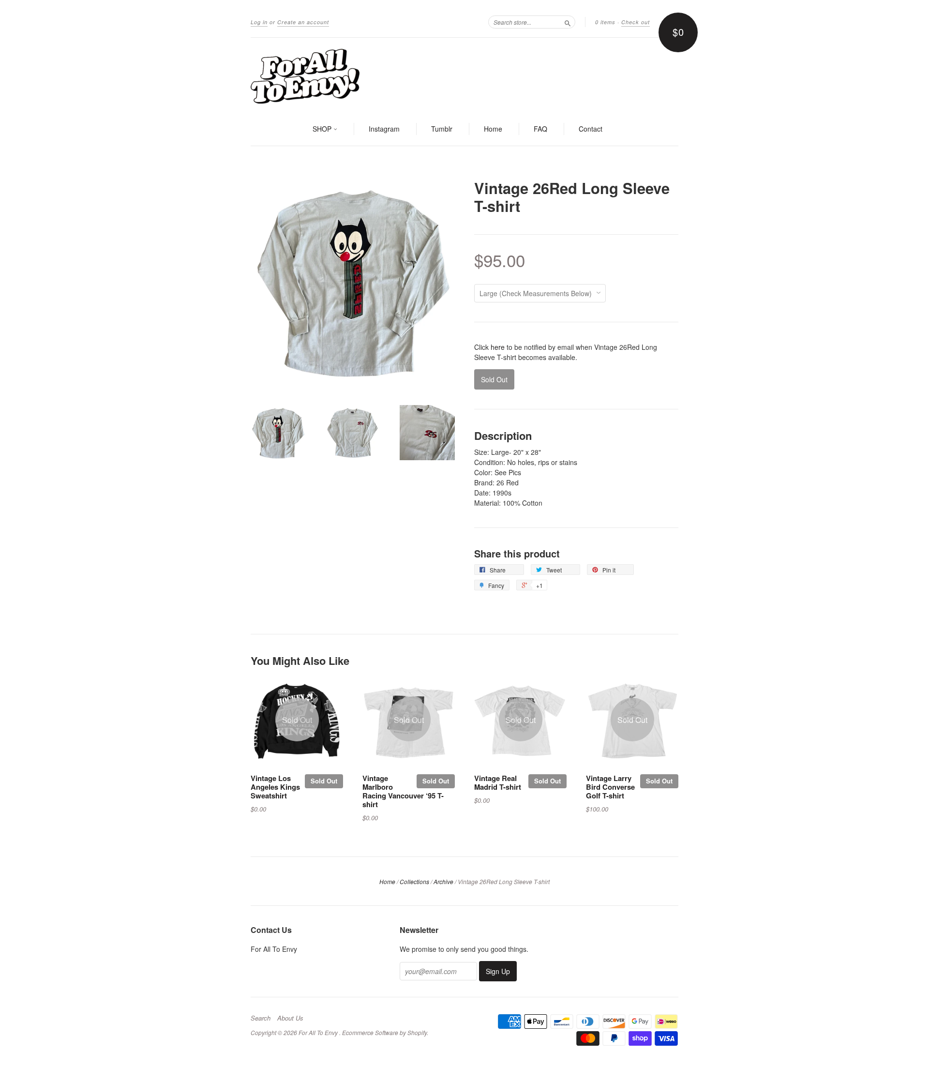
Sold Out (324, 780)
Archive (443, 881)
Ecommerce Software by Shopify (384, 1032)
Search (260, 1018)
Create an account (303, 22)
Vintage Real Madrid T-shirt (497, 782)
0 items (605, 22)
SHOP (323, 129)
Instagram (384, 129)
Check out (635, 22)
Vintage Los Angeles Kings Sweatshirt (275, 787)
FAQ (540, 129)
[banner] (464, 75)
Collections (414, 881)
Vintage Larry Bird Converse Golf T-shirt (610, 787)
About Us (290, 1018)
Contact (590, 129)
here (498, 347)
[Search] (567, 22)
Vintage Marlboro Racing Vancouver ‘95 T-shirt (403, 791)
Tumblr (441, 129)
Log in (259, 22)
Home (493, 129)
